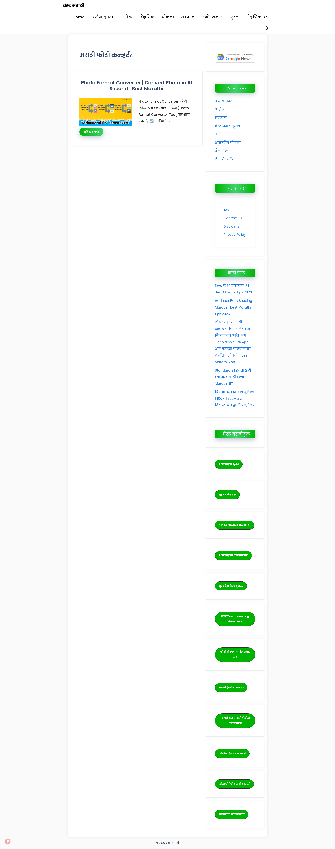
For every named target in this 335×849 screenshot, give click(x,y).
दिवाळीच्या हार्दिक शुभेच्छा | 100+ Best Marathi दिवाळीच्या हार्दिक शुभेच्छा (235, 399)
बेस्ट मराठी (73, 6)
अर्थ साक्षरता (102, 17)
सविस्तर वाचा (91, 131)
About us (231, 210)
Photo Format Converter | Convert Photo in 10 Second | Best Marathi (136, 85)
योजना (168, 17)
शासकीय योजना (228, 142)
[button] (266, 28)
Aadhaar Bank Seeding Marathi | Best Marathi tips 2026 (233, 307)
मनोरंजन (210, 17)
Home (79, 17)
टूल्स (235, 17)
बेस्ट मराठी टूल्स (227, 126)
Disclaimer (232, 226)
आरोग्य (126, 17)
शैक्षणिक (147, 17)
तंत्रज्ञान (188, 17)
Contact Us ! (234, 218)
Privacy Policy (235, 234)
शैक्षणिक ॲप (258, 17)
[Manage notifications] (7, 841)
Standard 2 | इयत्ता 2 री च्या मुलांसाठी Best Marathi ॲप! (233, 377)
